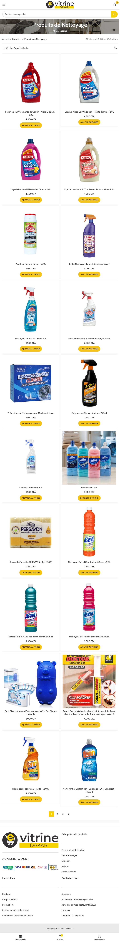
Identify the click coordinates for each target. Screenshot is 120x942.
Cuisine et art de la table (73, 850)
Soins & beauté (69, 871)
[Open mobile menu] (4, 5)
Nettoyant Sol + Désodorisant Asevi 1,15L (89, 636)
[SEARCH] (114, 14)
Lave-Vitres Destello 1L (30, 487)
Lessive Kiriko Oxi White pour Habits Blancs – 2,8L (89, 111)
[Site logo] (60, 4)
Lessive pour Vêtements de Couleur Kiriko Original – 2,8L (30, 113)
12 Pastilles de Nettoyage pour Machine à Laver (31, 413)
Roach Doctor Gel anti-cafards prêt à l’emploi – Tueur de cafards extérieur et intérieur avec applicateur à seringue (89, 714)
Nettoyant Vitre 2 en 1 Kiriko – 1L (30, 338)
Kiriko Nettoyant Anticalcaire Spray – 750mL (89, 338)
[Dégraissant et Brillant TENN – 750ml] (31, 759)
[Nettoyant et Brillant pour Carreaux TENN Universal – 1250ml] (89, 759)
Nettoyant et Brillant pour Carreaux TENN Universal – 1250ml (89, 790)
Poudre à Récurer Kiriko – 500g (30, 264)
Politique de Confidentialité (15, 910)
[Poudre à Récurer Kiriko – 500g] (31, 234)
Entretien (16, 39)
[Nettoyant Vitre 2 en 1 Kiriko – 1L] (31, 309)
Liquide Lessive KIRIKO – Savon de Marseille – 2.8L (89, 189)
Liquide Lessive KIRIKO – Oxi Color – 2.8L (31, 189)
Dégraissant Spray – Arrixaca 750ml (89, 413)
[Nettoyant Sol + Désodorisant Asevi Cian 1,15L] (31, 607)
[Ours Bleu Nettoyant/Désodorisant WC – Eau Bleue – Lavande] (31, 681)
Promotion (7, 904)
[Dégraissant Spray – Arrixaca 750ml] (89, 383)
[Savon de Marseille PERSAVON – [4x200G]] (31, 532)
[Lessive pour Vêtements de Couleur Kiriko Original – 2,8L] (31, 82)
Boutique (6, 894)
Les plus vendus (10, 899)
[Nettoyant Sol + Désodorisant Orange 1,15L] (89, 532)
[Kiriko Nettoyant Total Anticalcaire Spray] (89, 234)
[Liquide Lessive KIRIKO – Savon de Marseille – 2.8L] (89, 160)
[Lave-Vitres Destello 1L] (31, 458)
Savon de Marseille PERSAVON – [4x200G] (31, 562)
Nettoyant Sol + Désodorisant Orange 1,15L (89, 562)
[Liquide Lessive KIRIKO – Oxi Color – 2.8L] (31, 160)
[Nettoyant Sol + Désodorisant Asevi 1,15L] (89, 607)
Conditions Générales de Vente (17, 915)
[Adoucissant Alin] (89, 458)
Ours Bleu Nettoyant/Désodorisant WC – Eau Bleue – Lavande (31, 713)
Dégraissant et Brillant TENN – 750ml (30, 788)
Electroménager (69, 855)
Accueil (5, 39)
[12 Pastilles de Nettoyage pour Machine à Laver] (31, 383)
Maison (65, 866)
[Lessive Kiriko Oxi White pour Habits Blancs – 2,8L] (89, 82)
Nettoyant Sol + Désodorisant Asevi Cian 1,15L (30, 636)
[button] (31, 125)
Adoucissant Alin (89, 487)
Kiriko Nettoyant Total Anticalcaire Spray (89, 264)
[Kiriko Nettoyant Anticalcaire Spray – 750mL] (89, 309)
